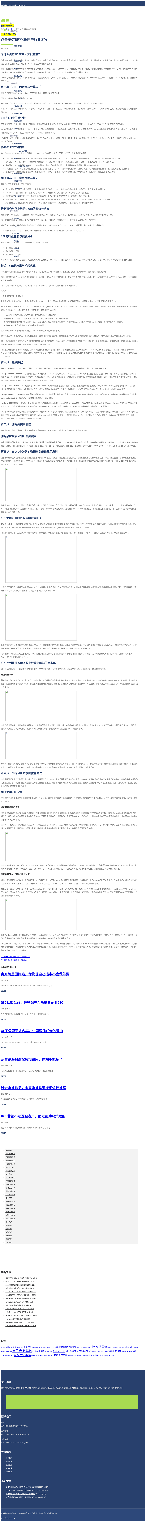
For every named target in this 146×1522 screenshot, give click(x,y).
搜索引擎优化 (86, 1347)
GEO (29, 1347)
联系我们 (16, 234)
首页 (12, 23)
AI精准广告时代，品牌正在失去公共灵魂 (19, 1309)
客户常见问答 (10, 1218)
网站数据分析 (85, 1351)
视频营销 (94, 1355)
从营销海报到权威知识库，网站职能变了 (32, 1059)
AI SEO (3, 1347)
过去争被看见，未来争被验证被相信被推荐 (33, 1088)
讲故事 (100, 1355)
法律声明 (8, 1239)
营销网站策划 (72, 1355)
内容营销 (72, 1347)
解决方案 (14, 136)
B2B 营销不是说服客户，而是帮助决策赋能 (33, 1116)
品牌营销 (79, 1347)
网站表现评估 (96, 1351)
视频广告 (87, 1355)
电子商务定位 (10, 1178)
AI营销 (18, 1347)
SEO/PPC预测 (22, 151)
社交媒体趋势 (48, 1351)
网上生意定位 (72, 1351)
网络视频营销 (10, 1164)
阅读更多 (3, 991)
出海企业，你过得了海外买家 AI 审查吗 (19, 1312)
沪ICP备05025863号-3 (9, 1518)
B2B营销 (24, 1347)
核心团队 (8, 1225)
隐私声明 (8, 1242)
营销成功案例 (18, 181)
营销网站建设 (10, 1205)
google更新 (35, 1347)
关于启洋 (14, 211)
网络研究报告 (114, 1351)
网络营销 (14, 31)
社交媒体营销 (10, 1160)
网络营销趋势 (35, 1355)
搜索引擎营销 (18, 46)
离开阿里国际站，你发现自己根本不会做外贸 (35, 974)
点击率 (124, 1347)
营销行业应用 (10, 1208)
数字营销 (110, 1347)
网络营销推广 (9, 1355)
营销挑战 (50, 1355)
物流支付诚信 (131, 1347)
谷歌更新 (106, 1355)
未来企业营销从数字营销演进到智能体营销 (20, 1326)
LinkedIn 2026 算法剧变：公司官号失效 (19, 1322)
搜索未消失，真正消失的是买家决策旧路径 (20, 1298)
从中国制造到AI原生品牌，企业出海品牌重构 (21, 1315)
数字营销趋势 (117, 1347)
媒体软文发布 (10, 1167)
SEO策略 (42, 1347)
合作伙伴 (8, 1229)
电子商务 (14, 83)
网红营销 (104, 1351)
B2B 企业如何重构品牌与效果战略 (17, 1319)
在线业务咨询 (10, 1215)
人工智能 (53, 1347)
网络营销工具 (18, 121)
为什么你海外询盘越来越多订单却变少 (19, 1305)
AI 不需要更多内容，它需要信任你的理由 (32, 1031)
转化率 (111, 1355)
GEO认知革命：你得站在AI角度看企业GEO (32, 1003)
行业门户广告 (81, 1355)
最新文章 (9, 29)
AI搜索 (8, 1347)
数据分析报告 (18, 113)
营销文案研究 (10, 1184)
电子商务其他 (10, 1195)
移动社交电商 (18, 106)
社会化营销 (59, 1351)
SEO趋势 (47, 1347)
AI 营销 (13, 1347)
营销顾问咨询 (18, 143)
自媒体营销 (43, 1356)
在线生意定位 (18, 91)
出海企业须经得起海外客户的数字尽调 (19, 1302)
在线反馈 (8, 1235)
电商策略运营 (10, 1181)
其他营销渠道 (62, 1347)
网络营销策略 (10, 1154)
